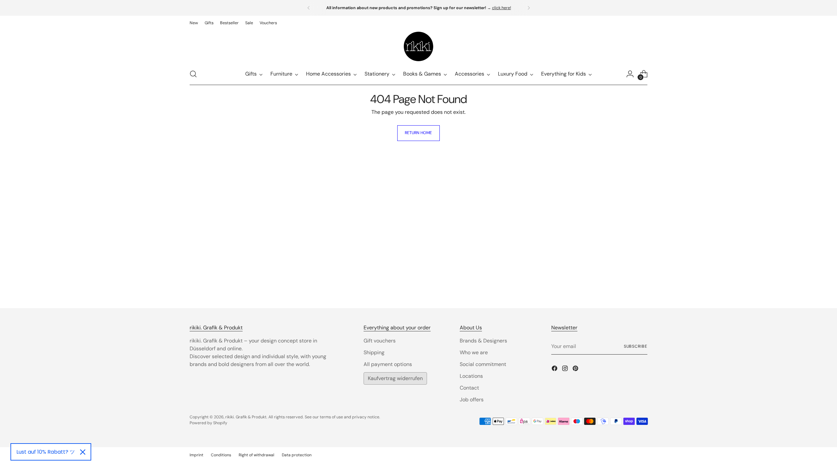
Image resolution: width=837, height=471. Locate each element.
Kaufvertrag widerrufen (395, 378)
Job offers (472, 399)
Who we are (474, 352)
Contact (469, 387)
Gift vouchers (380, 340)
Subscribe (635, 346)
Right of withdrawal (256, 455)
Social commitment (483, 364)
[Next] (528, 8)
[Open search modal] (193, 73)
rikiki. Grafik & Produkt (245, 417)
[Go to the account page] (630, 73)
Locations (471, 376)
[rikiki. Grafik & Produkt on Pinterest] (576, 369)
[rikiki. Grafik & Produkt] (418, 46)
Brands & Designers (483, 340)
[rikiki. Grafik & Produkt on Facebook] (555, 369)
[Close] (82, 452)
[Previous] (308, 8)
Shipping (374, 352)
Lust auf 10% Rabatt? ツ (45, 452)
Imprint (196, 455)
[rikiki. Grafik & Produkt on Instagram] (566, 369)
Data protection (297, 455)
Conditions (221, 455)
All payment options (388, 364)
